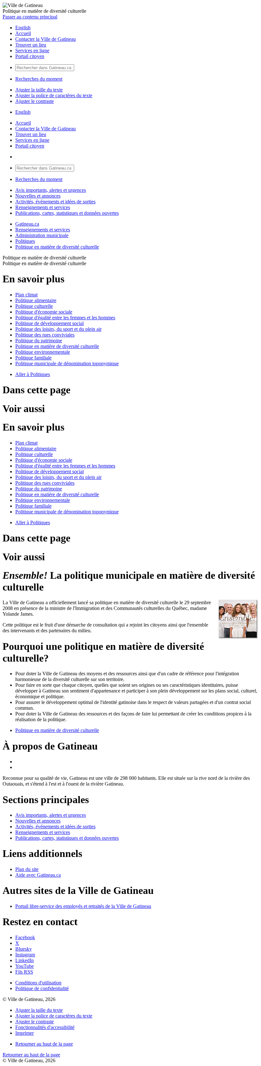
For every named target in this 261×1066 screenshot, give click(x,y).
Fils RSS (24, 972)
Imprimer (24, 1033)
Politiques (25, 241)
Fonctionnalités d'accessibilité (44, 1027)
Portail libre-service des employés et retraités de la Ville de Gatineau (83, 906)
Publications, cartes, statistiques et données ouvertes (67, 213)
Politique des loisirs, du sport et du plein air (58, 329)
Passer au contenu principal (30, 16)
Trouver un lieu (30, 44)
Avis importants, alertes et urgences (50, 190)
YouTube (24, 966)
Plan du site (27, 869)
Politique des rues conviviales (44, 334)
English (23, 27)
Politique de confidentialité (42, 988)
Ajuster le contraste (34, 101)
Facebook (25, 937)
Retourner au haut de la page (44, 1044)
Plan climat (26, 294)
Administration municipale (41, 235)
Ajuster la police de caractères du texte (53, 95)
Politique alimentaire (35, 300)
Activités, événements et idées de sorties (55, 201)
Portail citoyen (29, 56)
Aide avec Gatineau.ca (38, 875)
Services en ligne (32, 50)
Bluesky (23, 949)
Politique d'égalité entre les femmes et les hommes (65, 317)
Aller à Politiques (32, 374)
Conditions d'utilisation (38, 982)
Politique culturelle (34, 306)
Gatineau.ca (27, 224)
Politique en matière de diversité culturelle (57, 247)
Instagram (25, 954)
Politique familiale (33, 357)
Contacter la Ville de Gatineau (45, 39)
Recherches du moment (38, 79)
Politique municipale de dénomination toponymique (67, 363)
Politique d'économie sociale (43, 312)
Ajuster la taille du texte (39, 89)
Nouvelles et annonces (37, 196)
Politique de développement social (49, 323)
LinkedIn (24, 960)
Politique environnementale (42, 352)
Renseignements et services (42, 207)
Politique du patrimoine (38, 340)
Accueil (23, 33)
